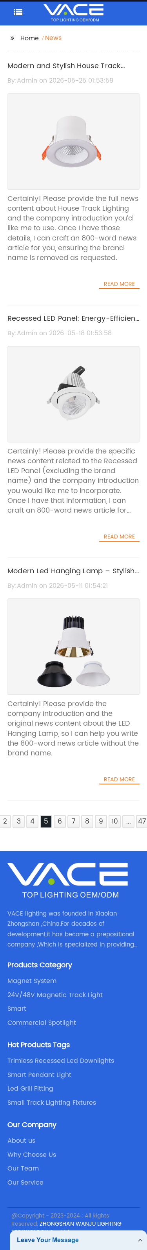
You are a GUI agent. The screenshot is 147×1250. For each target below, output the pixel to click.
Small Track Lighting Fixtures (51, 1102)
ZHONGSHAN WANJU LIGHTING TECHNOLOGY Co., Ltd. (66, 1228)
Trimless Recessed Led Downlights (60, 1061)
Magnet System (31, 981)
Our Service (25, 1183)
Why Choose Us (31, 1155)
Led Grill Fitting (30, 1088)
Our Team (23, 1168)
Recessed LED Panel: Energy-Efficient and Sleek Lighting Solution (72, 324)
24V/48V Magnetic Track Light (55, 995)
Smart (16, 1008)
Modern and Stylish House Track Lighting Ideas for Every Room (64, 71)
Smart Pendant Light (39, 1075)
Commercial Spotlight (41, 1023)
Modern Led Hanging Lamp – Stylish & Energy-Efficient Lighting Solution (71, 576)
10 (115, 821)
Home (29, 38)
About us (21, 1141)
